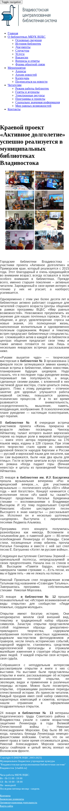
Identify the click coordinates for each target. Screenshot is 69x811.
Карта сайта (6, 805)
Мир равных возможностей (33, 105)
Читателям (14, 85)
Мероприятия (16, 67)
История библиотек (28, 43)
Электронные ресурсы (30, 95)
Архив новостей (26, 74)
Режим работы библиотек (32, 88)
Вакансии (21, 57)
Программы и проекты (30, 98)
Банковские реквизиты (12, 799)
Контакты (14, 109)
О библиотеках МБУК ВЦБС (27, 36)
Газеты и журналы (27, 92)
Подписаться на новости (31, 81)
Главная (13, 33)
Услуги (20, 54)
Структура (22, 50)
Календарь (22, 78)
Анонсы (20, 71)
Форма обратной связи (30, 64)
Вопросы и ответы (27, 61)
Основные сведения (28, 40)
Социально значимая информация (37, 102)
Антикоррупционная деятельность (18, 802)
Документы (22, 47)
